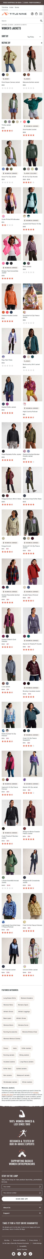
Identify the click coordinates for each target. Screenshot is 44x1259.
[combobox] (19, 21)
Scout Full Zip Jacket (9, 176)
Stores (17, 7)
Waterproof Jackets (23, 1075)
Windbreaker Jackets (10, 1082)
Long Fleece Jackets (26, 1062)
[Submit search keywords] (41, 21)
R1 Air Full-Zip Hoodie (30, 176)
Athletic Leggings (24, 1011)
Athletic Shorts (8, 1011)
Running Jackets (8, 1055)
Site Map (6, 1240)
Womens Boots (8, 1025)
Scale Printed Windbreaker (11, 219)
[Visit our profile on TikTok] (30, 1254)
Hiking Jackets (24, 1055)
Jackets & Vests (20, 25)
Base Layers (7, 1018)
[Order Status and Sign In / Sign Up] (32, 14)
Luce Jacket (6, 687)
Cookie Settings (37, 1243)
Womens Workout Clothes (11, 1038)
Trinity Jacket (6, 125)
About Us (6, 1207)
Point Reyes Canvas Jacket (11, 82)
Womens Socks (23, 1025)
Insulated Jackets (9, 1062)
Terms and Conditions (19, 1240)
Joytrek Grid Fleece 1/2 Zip (32, 224)
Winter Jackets (27, 1082)
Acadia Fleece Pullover (30, 595)
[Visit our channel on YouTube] (25, 1254)
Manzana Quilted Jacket (31, 82)
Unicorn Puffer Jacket (30, 970)
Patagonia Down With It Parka (11, 499)
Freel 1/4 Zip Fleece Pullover (32, 925)
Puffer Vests (7, 1068)
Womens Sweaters (27, 998)
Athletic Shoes (21, 1018)
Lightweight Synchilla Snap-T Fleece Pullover (11, 926)
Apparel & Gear (7, 25)
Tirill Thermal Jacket (9, 970)
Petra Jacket (27, 266)
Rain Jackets (7, 1075)
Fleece (5, 1048)
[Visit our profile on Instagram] (13, 1254)
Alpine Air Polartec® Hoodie (32, 644)
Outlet (11, 7)
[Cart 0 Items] (36, 13)
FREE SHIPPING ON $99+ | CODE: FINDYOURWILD (22, 2)
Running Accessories (10, 1032)
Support (6, 1213)
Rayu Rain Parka (7, 360)
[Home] (14, 13)
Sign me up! (22, 1199)
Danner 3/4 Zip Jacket (30, 787)
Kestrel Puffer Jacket (9, 407)
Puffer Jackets (26, 1048)
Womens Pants (8, 1005)
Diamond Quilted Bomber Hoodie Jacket (31, 455)
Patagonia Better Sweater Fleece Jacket (31, 832)
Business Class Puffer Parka (32, 499)
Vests (15, 1048)
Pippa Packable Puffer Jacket (11, 454)
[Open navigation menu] (40, 13)
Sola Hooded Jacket (29, 129)
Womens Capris (23, 1005)
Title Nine (5, 7)
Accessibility (23, 1246)
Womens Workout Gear (29, 1032)
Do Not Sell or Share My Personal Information (16, 1243)
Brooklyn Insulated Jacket (31, 691)
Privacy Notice (33, 1240)
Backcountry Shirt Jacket (31, 364)
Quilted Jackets (21, 1068)
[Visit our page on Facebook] (19, 1254)
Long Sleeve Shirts (9, 998)
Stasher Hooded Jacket (9, 315)
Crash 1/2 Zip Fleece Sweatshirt (30, 739)
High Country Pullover (30, 411)
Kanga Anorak (6, 546)
